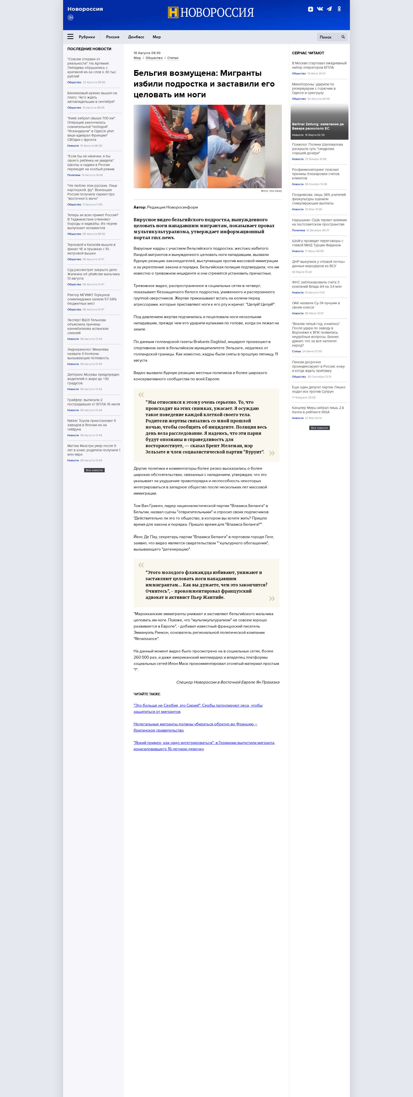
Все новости (94, 470)
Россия (113, 37)
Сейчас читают (308, 53)
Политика (73, 175)
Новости (73, 145)
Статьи (173, 58)
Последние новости (89, 49)
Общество (74, 82)
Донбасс (136, 37)
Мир (157, 37)
